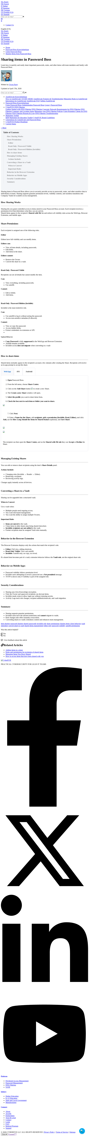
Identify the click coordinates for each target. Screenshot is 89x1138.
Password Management (14, 1083)
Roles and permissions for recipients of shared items (24, 652)
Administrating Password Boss (33, 105)
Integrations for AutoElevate (16, 101)
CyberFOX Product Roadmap (17, 122)
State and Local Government (16, 1100)
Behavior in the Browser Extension (20, 172)
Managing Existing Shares (17, 156)
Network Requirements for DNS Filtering (65, 109)
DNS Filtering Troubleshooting (46, 113)
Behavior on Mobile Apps (17, 175)
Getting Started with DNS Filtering (18, 109)
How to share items (14, 153)
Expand (11, 1134)
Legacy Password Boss (53, 105)
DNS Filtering (11, 1085)
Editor (10, 143)
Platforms (4, 1076)
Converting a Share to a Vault (18, 162)
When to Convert (15, 166)
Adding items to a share (14, 650)
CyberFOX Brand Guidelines (44, 118)
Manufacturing (11, 1102)
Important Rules (14, 169)
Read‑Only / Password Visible (19, 146)
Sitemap (72, 1132)
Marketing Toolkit (12, 116)
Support (8, 1128)
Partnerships (10, 1116)
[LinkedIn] (44, 994)
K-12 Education (11, 1098)
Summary (11, 182)
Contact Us (10, 25)
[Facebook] (44, 806)
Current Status (11, 124)
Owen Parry (13, 85)
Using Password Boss (14, 52)
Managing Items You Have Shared (18, 654)
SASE (8, 1087)
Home (8, 47)
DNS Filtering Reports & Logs (23, 113)
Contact (8, 1120)
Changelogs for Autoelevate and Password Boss (23, 120)
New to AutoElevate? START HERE (19, 99)
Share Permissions (14, 140)
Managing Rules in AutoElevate (75, 99)
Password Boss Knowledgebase (17, 50)
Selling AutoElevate (47, 101)
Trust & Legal (11, 1118)
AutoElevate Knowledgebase (16, 97)
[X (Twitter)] (44, 894)
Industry (3, 1092)
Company (4, 1107)
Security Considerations (16, 179)
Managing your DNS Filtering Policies (49, 111)
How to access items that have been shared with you (25, 656)
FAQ (7, 1124)
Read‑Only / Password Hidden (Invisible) (24, 149)
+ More (3, 128)
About (8, 1111)
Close (4, 1134)
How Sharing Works (15, 136)
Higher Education (12, 1096)
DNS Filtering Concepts (40, 109)
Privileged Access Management (17, 1081)
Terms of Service (62, 1132)
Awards (8, 1114)
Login (8, 1122)
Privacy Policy (49, 1132)
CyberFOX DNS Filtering (15, 107)
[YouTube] (44, 1072)
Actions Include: (14, 159)
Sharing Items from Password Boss (18, 54)
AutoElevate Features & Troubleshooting (48, 99)
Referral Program (12, 1126)
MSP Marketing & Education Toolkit (19, 118)
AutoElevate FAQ (33, 101)
